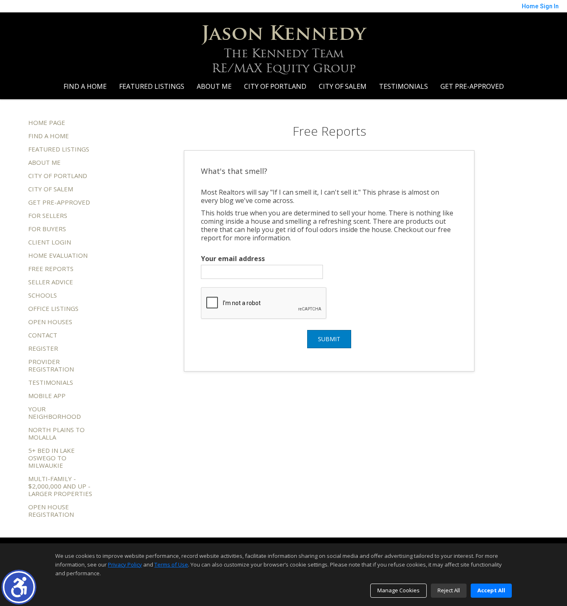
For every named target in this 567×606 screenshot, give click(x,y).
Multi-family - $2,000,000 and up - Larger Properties (60, 486)
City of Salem (343, 86)
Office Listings (53, 308)
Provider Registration (51, 365)
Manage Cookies (398, 590)
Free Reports (50, 268)
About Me (214, 86)
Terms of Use (171, 564)
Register (43, 348)
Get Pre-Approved (472, 86)
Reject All (448, 590)
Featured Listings (151, 86)
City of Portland (275, 86)
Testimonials (403, 86)
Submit (329, 339)
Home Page (46, 122)
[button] (19, 587)
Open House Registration (51, 510)
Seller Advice (50, 282)
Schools (42, 295)
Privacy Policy (125, 564)
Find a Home (85, 86)
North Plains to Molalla (56, 433)
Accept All (491, 590)
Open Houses (50, 322)
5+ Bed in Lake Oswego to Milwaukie (51, 457)
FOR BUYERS (47, 229)
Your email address (233, 258)
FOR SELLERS (47, 215)
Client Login (49, 242)
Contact (42, 335)
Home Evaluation (58, 255)
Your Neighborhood (54, 412)
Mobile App (47, 395)
